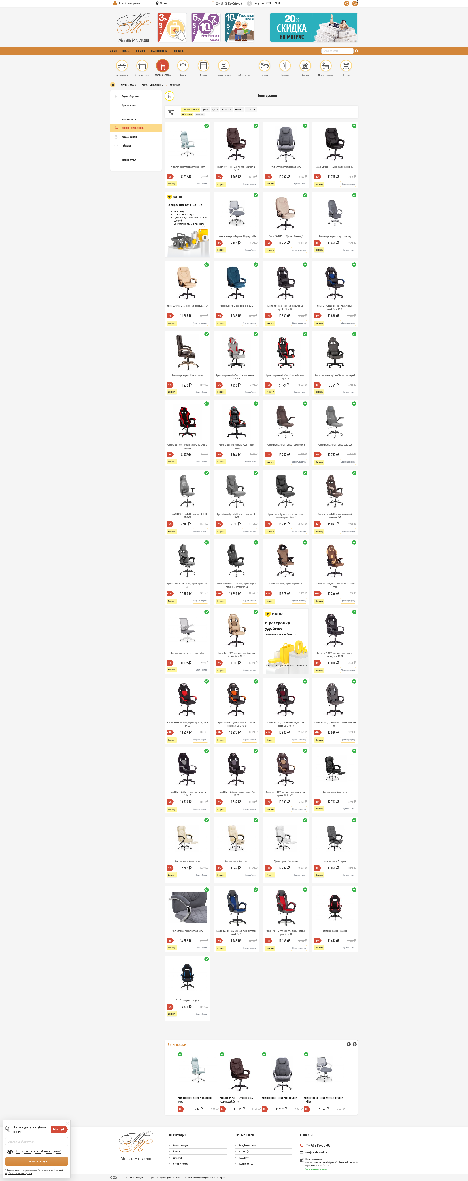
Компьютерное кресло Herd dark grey (279, 1097)
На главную (112, 84)
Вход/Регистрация (247, 1145)
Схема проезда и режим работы (316, 1169)
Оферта (222, 1177)
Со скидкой (199, 114)
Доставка (140, 51)
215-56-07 (229, 3)
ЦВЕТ (214, 109)
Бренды (179, 1177)
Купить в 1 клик (201, 183)
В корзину (171, 183)
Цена (205, 109)
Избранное (244, 1157)
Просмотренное (246, 1163)
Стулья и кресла (128, 84)
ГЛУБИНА (250, 109)
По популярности (190, 109)
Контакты (179, 51)
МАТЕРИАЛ (226, 109)
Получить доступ (37, 1161)
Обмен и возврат (159, 51)
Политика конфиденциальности (201, 1177)
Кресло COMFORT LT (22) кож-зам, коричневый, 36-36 (236, 1099)
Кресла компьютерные (152, 84)
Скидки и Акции (180, 1145)
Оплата (126, 51)
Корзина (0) (244, 1151)
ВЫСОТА (238, 109)
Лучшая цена (165, 1177)
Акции (113, 51)
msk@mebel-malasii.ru (316, 1152)
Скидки (151, 1177)
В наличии (188, 114)
